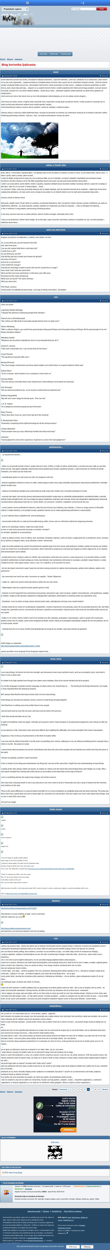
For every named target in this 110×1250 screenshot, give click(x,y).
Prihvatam (73, 1247)
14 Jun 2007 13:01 (10, 451)
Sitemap (46, 1211)
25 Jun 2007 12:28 (10, 233)
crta (56, 938)
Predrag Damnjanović (35, 1240)
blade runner (56, 809)
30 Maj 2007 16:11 (10, 662)
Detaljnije (28, 1189)
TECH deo (43, 54)
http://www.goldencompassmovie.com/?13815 (19, 908)
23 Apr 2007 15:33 (10, 942)
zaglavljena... (56, 1006)
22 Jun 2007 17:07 (10, 301)
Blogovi (10, 59)
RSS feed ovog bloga (13, 1173)
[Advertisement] (55, 39)
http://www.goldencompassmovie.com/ (16, 928)
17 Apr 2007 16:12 (10, 1010)
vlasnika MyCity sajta (35, 1238)
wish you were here (55, 229)
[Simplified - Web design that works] (67, 1233)
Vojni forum (76, 1217)
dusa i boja (55, 658)
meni (27, 3)
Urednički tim (57, 1211)
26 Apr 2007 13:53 (10, 904)
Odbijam (87, 1247)
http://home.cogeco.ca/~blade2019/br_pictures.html (21, 893)
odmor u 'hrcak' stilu (56, 165)
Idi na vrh (105, 76)
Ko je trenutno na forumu (13, 1183)
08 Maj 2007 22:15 (10, 813)
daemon (56, 900)
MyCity (2, 59)
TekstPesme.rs (68, 1220)
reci (56, 297)
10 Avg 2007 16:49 (10, 76)
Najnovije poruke (34, 1211)
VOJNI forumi (65, 54)
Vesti (69, 1217)
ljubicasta (18, 59)
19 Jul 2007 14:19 (10, 169)
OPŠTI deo (54, 54)
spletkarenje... (56, 447)
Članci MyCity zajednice (73, 1211)
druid (55, 72)
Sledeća (105, 1089)
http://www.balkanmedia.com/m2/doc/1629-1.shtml (20, 646)
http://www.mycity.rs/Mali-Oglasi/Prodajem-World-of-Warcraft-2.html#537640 (51, 869)
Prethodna (63, 1089)
